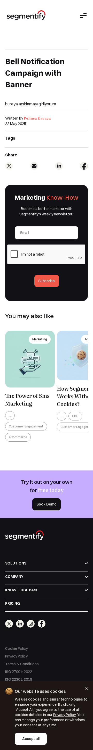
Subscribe (46, 281)
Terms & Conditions (22, 664)
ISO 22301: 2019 (18, 679)
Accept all (31, 738)
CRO (75, 416)
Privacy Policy (16, 656)
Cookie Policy (16, 648)
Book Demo (46, 504)
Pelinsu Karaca (37, 118)
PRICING (12, 603)
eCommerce (18, 437)
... (10, 415)
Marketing (39, 339)
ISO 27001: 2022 (18, 671)
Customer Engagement (26, 426)
